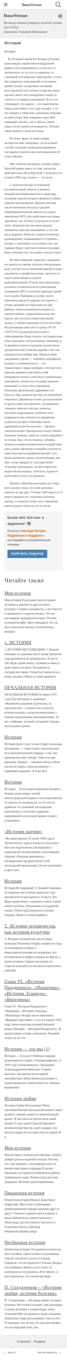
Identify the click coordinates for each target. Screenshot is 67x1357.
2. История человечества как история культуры (30, 929)
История (13, 737)
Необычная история (24, 1242)
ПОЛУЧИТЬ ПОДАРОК (27, 553)
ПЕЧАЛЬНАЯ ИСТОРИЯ (30, 687)
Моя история (17, 593)
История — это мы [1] (27, 1049)
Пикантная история (24, 1193)
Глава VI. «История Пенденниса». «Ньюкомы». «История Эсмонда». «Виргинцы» (32, 990)
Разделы (40, 1341)
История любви (20, 1098)
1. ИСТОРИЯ (17, 642)
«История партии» (23, 831)
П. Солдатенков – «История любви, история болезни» (33, 1290)
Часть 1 (11, 1352)
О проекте (24, 1341)
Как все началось (47, 1352)
